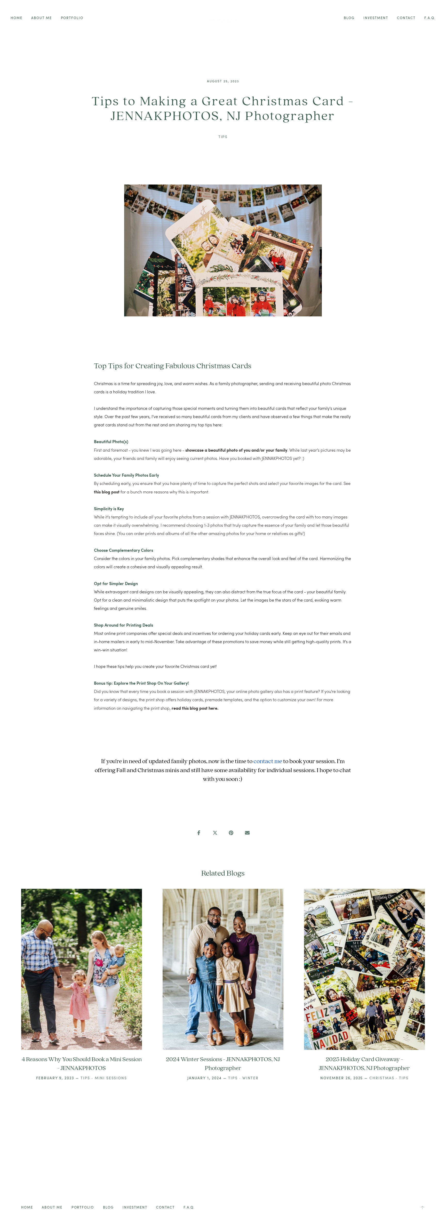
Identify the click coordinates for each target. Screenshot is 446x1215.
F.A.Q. (429, 17)
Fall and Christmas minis (147, 770)
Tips (223, 136)
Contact (406, 17)
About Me (41, 17)
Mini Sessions (111, 1077)
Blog (349, 17)
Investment (375, 17)
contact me (267, 761)
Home (16, 17)
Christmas (381, 1077)
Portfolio (72, 17)
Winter (250, 1077)
